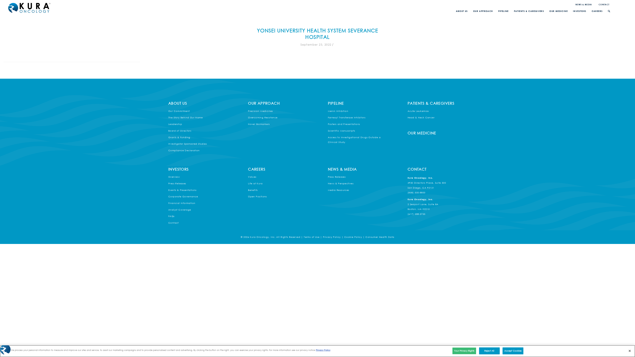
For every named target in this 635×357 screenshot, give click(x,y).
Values (252, 177)
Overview (174, 177)
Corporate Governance (183, 196)
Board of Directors (179, 130)
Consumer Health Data (379, 237)
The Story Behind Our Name (185, 117)
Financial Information (181, 203)
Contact (604, 4)
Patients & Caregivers (431, 103)
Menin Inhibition (338, 111)
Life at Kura (255, 183)
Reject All (489, 350)
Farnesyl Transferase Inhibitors (346, 117)
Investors (178, 169)
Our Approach (264, 103)
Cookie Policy (353, 237)
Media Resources (338, 190)
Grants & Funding (179, 137)
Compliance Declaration (184, 150)
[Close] (629, 351)
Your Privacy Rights (464, 350)
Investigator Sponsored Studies (187, 143)
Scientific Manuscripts (341, 130)
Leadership (175, 124)
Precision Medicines (260, 111)
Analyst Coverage (179, 209)
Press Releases (177, 183)
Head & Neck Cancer (421, 117)
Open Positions (257, 196)
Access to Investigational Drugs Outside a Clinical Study (354, 140)
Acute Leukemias (418, 111)
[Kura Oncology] (29, 8)
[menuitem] (583, 4)
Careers (256, 169)
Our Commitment (179, 111)
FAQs (171, 216)
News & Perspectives (341, 183)
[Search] (609, 11)
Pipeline (336, 103)
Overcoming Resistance (262, 117)
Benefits (253, 190)
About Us (177, 103)
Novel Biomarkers (259, 124)
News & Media (583, 4)
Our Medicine (422, 133)
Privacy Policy (332, 237)
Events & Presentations (182, 190)
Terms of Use (311, 237)
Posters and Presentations (344, 124)
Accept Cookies (513, 350)
